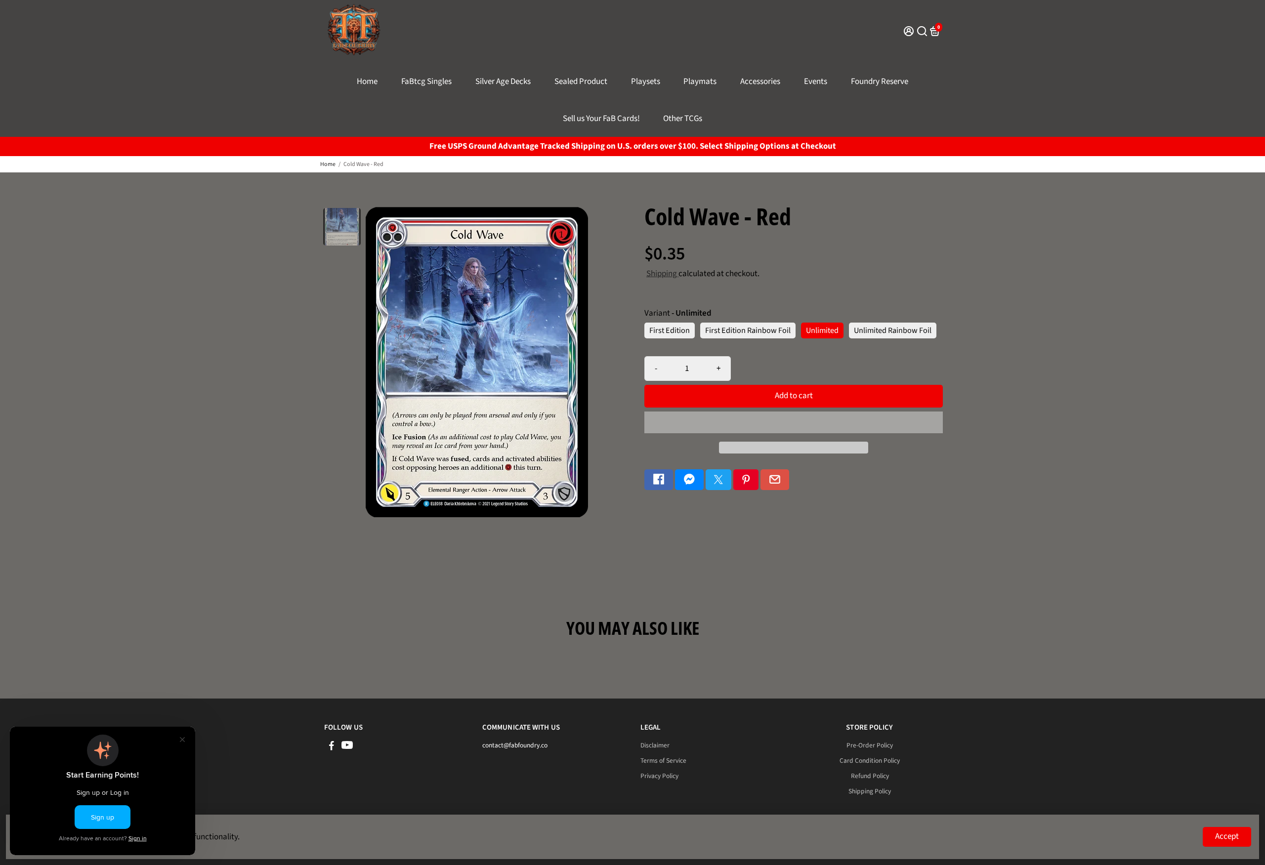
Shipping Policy (869, 791)
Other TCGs (682, 118)
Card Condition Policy (870, 760)
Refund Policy (870, 776)
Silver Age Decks (503, 81)
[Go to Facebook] (658, 480)
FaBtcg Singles (426, 81)
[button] (793, 422)
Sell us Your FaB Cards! (601, 118)
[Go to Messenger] (689, 480)
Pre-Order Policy (869, 745)
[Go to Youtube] (347, 747)
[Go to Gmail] (774, 480)
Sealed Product (580, 81)
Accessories (760, 81)
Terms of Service (663, 760)
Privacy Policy (659, 776)
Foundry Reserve (879, 81)
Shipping (662, 274)
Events (815, 81)
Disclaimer (655, 745)
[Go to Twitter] (718, 480)
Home (367, 81)
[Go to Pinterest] (746, 480)
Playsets (645, 81)
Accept (1227, 836)
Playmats (700, 81)
